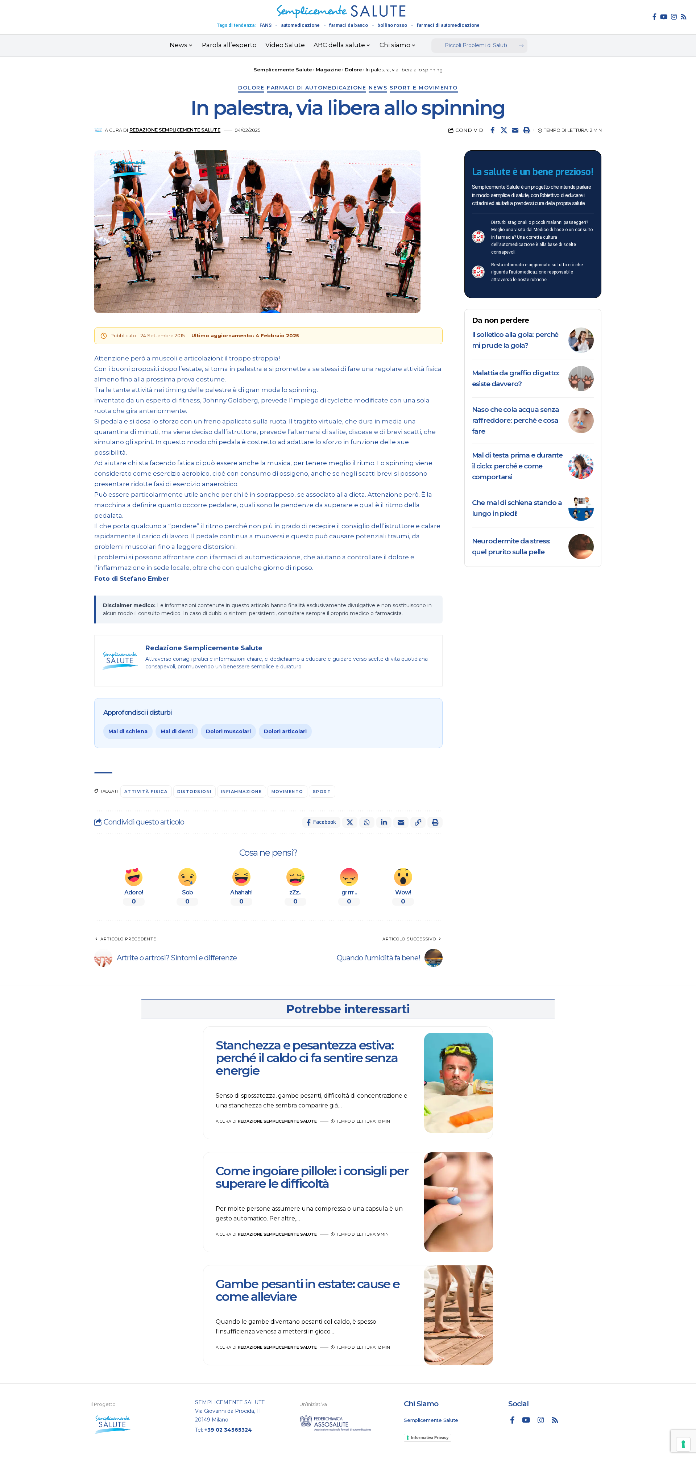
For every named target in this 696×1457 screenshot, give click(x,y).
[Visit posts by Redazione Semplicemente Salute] (98, 130)
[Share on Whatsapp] (366, 822)
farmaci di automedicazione (448, 25)
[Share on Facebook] (493, 130)
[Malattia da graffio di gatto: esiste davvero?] (581, 378)
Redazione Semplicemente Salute (174, 130)
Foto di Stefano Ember (131, 578)
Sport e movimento (424, 87)
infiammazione (241, 791)
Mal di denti (177, 731)
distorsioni (194, 791)
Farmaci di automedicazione (316, 87)
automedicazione (300, 25)
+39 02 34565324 (228, 1430)
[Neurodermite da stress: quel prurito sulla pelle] (581, 546)
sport (322, 791)
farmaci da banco (348, 25)
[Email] (515, 130)
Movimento (288, 791)
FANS (266, 25)
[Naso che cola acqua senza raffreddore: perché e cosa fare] (581, 420)
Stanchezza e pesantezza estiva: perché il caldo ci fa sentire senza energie (307, 1058)
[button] (526, 130)
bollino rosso (392, 25)
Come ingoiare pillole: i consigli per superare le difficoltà (312, 1177)
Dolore (251, 87)
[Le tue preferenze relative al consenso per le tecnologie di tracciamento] (683, 1444)
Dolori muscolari (228, 731)
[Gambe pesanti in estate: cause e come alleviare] (458, 1315)
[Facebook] (654, 16)
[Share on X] (504, 130)
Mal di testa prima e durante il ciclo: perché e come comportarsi (517, 466)
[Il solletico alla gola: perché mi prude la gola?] (581, 340)
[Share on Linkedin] (384, 822)
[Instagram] (674, 16)
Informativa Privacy (429, 1437)
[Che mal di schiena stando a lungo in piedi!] (581, 508)
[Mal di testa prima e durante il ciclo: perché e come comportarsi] (581, 466)
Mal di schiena (128, 731)
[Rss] (684, 16)
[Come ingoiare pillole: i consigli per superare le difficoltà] (458, 1202)
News (378, 87)
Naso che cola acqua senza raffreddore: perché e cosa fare (515, 420)
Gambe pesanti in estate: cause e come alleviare (307, 1290)
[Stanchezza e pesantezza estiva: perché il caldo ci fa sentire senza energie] (458, 1083)
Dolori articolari (285, 731)
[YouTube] (663, 16)
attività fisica (146, 791)
